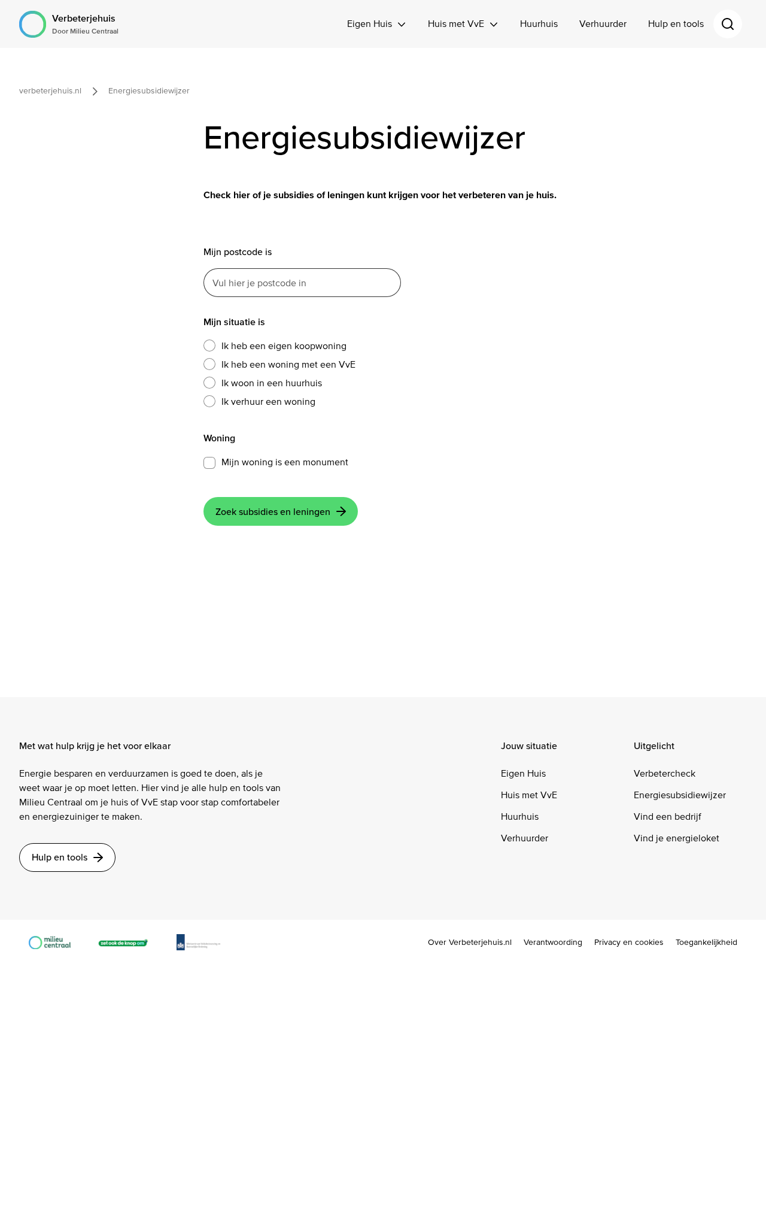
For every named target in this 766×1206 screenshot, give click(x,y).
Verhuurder (603, 23)
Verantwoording (553, 942)
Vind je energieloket (676, 838)
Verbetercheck (664, 773)
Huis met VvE (456, 23)
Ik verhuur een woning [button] (268, 401)
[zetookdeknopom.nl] (129, 942)
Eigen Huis (369, 23)
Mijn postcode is (237, 251)
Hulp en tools (676, 23)
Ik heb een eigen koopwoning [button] (283, 346)
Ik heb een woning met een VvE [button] (288, 364)
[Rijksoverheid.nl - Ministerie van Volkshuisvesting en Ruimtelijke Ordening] (205, 942)
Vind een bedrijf (667, 816)
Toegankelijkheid (706, 942)
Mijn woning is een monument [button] (284, 462)
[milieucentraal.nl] (56, 942)
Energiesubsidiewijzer (680, 795)
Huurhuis (539, 23)
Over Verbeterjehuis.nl (470, 942)
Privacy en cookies (629, 942)
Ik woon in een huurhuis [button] (271, 383)
